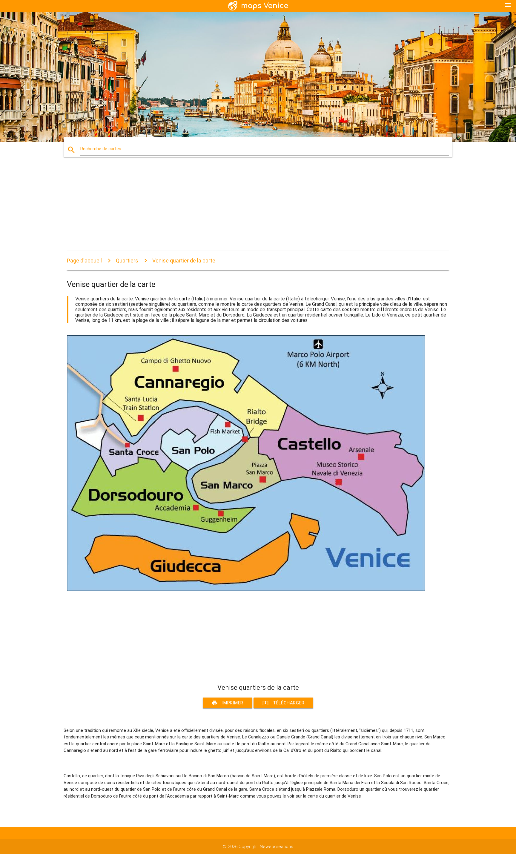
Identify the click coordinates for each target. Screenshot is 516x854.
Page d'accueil (84, 260)
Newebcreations (276, 846)
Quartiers (127, 260)
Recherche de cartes (100, 148)
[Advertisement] (246, 209)
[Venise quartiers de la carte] (246, 589)
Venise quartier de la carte (183, 260)
